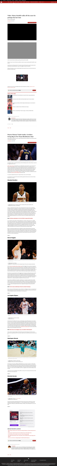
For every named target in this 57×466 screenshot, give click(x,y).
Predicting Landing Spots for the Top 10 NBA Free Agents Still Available (21, 218)
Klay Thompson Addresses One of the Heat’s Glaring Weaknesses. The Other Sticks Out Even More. (22, 431)
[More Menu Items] (44, 2)
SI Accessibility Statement (43, 460)
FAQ (24, 461)
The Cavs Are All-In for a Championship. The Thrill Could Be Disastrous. (19, 437)
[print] (12, 124)
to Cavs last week (17, 398)
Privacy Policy (12, 460)
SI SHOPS (19, 0)
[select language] (53, 2)
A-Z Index (19, 461)
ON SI (1, 0)
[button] (28, 2)
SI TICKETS (13, 0)
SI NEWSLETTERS (8, 0)
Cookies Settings (33, 461)
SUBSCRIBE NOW (24, 0)
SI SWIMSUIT (4, 0)
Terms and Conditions (34, 460)
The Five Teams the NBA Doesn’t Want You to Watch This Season (20, 286)
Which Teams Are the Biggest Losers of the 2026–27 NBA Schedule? (21, 329)
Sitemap (12, 461)
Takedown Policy (26, 460)
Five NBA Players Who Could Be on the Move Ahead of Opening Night (18, 434)
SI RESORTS (16, 0)
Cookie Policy (19, 460)
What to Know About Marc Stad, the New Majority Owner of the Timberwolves (20, 432)
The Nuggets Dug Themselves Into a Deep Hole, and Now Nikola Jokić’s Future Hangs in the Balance (21, 436)
